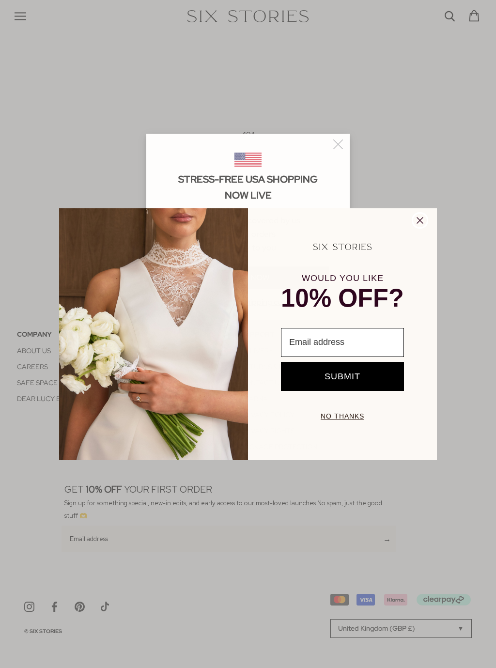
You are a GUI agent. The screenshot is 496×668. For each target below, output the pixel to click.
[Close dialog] (420, 220)
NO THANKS (342, 416)
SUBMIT (342, 376)
